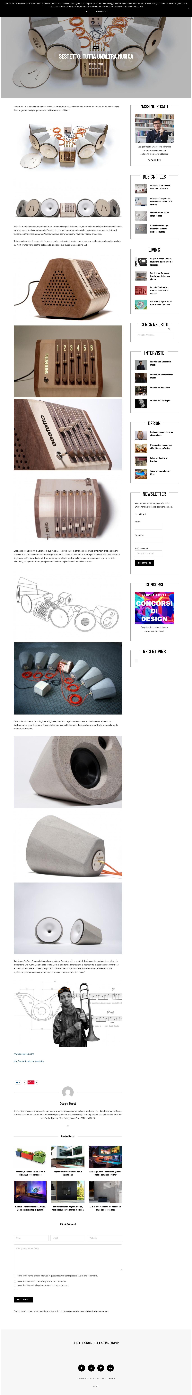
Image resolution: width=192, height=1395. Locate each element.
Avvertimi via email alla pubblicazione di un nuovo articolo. (43, 1285)
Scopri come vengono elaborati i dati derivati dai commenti (83, 1311)
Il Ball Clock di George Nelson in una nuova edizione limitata (159, 228)
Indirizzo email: (142, 548)
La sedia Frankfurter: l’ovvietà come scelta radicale (159, 290)
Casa (96, 48)
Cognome (139, 535)
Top (97, 1386)
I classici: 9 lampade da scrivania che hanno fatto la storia (161, 201)
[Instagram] (91, 1368)
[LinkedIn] (110, 1368)
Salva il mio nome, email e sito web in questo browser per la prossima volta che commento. (57, 1276)
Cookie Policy (102, 11)
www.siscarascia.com (24, 1054)
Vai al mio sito (154, 160)
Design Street (97, 64)
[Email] (37, 1082)
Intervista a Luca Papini (160, 400)
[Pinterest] (100, 1368)
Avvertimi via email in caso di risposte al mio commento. (42, 1281)
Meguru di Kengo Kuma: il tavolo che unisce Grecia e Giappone (161, 261)
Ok (87, 11)
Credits (111, 1378)
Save (32, 1082)
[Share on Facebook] (25, 1082)
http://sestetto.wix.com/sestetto (29, 1061)
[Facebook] (81, 1368)
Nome (137, 521)
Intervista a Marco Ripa (160, 387)
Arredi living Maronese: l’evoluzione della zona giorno (160, 276)
